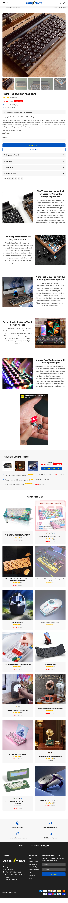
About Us (31, 878)
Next (63, 45)
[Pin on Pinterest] (61, 7)
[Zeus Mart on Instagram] (46, 846)
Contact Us (32, 875)
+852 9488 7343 (9, 869)
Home (30, 858)
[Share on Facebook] (58, 7)
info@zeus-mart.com (11, 867)
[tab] (34, 155)
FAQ (30, 872)
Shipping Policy (33, 861)
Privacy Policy (33, 867)
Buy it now (34, 150)
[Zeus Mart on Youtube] (48, 846)
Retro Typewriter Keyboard (13, 7)
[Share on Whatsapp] (63, 7)
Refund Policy (33, 864)
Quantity (5, 137)
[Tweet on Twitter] (59, 7)
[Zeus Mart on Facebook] (42, 846)
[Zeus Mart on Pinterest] (44, 846)
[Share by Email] (65, 7)
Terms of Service (34, 869)
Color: (11, 130)
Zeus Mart (13, 892)
